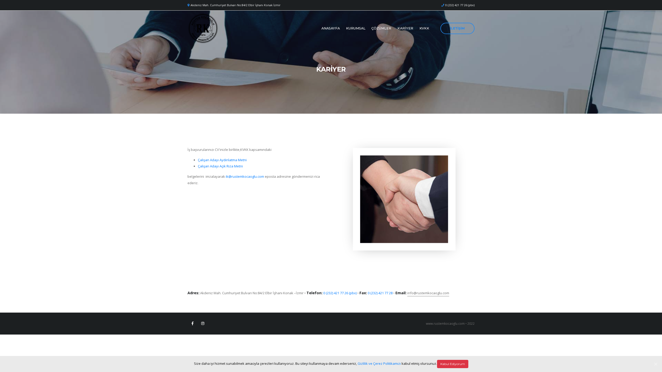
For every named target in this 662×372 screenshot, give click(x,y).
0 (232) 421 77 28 (380, 293)
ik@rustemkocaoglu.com (245, 176)
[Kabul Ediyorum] (655, 364)
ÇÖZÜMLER (381, 28)
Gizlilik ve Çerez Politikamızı (379, 363)
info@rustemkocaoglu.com (428, 293)
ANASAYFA (330, 28)
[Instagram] (202, 323)
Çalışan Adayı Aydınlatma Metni (222, 160)
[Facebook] (192, 323)
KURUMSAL (355, 28)
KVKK (424, 28)
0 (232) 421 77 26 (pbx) (460, 5)
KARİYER (405, 28)
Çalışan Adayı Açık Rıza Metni (220, 166)
